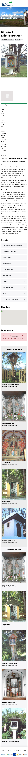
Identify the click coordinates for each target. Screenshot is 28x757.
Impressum (23, 750)
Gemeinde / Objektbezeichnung (12, 246)
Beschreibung (7, 275)
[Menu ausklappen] (25, 3)
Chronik (5, 281)
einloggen (15, 336)
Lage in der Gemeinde (9, 252)
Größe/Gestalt (7, 264)
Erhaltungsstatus (8, 269)
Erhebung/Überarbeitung (10, 299)
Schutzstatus (7, 257)
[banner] (7, 3)
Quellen (5, 293)
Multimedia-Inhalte (8, 287)
